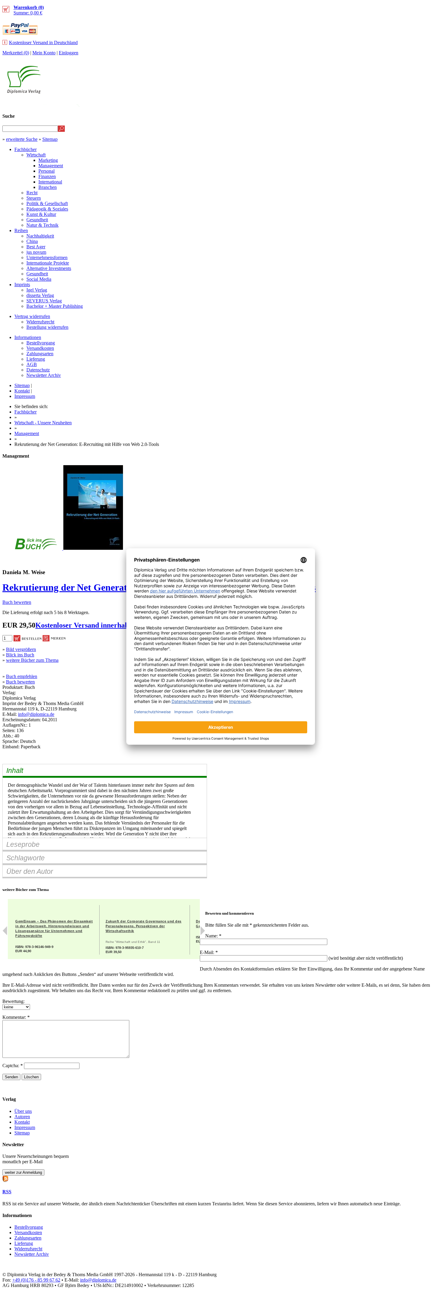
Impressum (24, 396)
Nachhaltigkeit (40, 235)
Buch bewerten (16, 602)
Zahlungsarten (39, 353)
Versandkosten (40, 348)
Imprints (22, 284)
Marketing (48, 160)
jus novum (36, 252)
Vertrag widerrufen (32, 316)
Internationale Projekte (47, 262)
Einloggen (68, 52)
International (50, 181)
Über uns (23, 1111)
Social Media (38, 279)
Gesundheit (37, 219)
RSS (6, 1191)
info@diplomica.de (36, 714)
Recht (32, 192)
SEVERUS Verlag (44, 300)
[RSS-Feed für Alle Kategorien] (5, 1178)
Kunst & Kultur (41, 214)
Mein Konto (44, 52)
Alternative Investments (48, 268)
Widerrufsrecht (40, 321)
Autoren (22, 1116)
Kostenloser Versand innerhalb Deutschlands (104, 625)
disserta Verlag (40, 295)
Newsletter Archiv (43, 375)
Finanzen (47, 176)
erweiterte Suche (22, 139)
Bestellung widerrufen (47, 327)
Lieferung (35, 359)
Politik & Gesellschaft (47, 203)
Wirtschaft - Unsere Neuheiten (43, 422)
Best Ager (35, 246)
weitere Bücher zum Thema (32, 660)
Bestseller (325, 104)
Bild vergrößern (21, 649)
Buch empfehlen (21, 676)
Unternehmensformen (47, 257)
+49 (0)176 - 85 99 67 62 (36, 1279)
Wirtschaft (36, 154)
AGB (31, 364)
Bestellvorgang (40, 342)
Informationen (27, 337)
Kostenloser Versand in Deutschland (43, 42)
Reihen (21, 230)
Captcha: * (13, 1065)
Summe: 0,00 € (29, 10)
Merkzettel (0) (15, 52)
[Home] (23, 92)
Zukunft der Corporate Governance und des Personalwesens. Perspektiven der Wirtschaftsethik (144, 926)
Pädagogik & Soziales (47, 208)
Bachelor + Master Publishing (54, 306)
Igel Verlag (36, 289)
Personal (46, 171)
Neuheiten (289, 104)
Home (427, 104)
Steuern (33, 198)
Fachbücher (25, 149)
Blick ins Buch (20, 654)
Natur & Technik (42, 225)
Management (50, 165)
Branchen (47, 187)
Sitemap (50, 139)
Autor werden (394, 104)
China (32, 241)
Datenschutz (38, 369)
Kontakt (22, 390)
